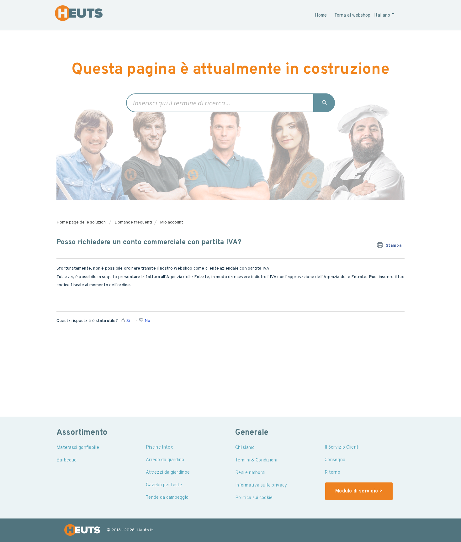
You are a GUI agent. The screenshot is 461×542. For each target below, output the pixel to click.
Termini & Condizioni (256, 460)
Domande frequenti (133, 222)
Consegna (335, 460)
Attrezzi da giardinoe (168, 473)
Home (321, 15)
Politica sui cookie (254, 498)
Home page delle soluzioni (81, 222)
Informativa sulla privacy (261, 485)
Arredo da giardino (165, 460)
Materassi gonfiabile (77, 448)
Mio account (171, 222)
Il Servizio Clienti (342, 447)
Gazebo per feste (164, 485)
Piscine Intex (159, 447)
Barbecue (66, 460)
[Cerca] (324, 102)
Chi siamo (245, 448)
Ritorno (332, 473)
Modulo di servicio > (359, 491)
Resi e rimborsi (250, 473)
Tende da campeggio (167, 498)
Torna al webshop (352, 15)
